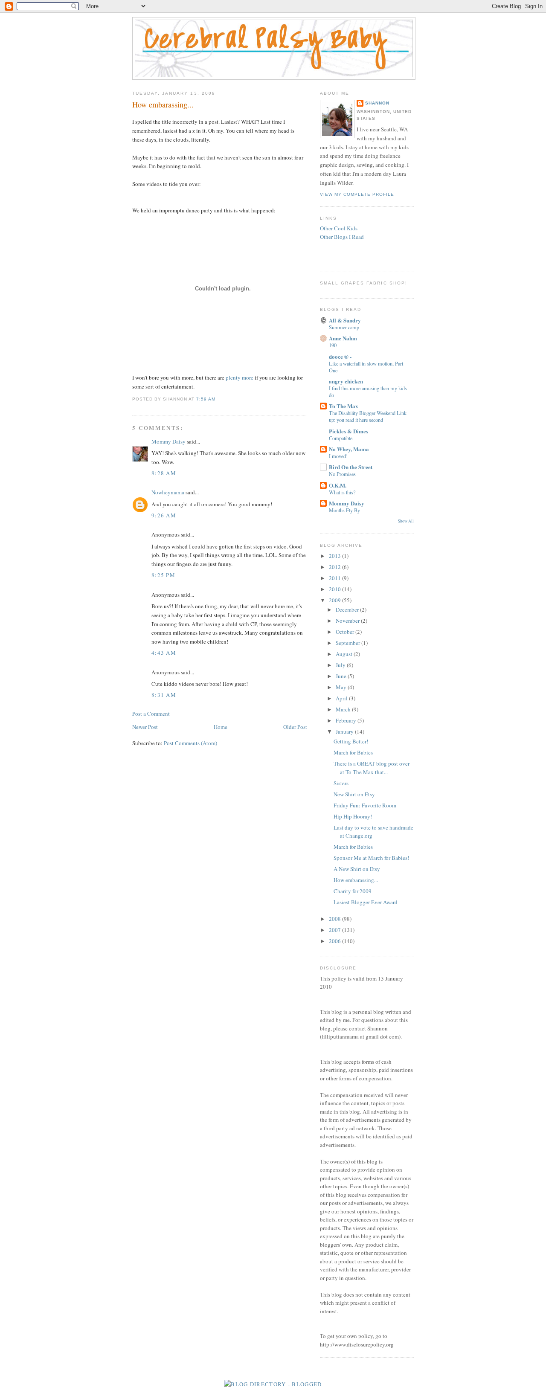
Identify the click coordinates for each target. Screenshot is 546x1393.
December (348, 609)
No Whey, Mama (349, 449)
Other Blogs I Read (342, 237)
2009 (335, 600)
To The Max (343, 406)
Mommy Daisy (168, 441)
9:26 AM (163, 515)
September (348, 643)
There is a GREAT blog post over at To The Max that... (372, 768)
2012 (335, 567)
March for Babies (353, 752)
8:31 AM (163, 695)
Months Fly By (344, 510)
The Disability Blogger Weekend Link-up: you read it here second (368, 416)
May (342, 687)
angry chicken (346, 381)
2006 (335, 941)
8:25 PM (163, 575)
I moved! (338, 456)
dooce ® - (340, 356)
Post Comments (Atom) (190, 743)
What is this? (342, 492)
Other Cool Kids (338, 228)
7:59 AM (205, 399)
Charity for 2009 (353, 891)
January (345, 731)
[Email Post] (218, 399)
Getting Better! (351, 741)
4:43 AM (163, 652)
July (341, 665)
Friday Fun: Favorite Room (365, 805)
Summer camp (344, 327)
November (348, 620)
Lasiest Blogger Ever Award (366, 902)
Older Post (295, 727)
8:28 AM (163, 473)
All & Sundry (345, 320)
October (345, 632)
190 (333, 345)
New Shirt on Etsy (354, 794)
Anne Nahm (343, 338)
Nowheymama (167, 492)
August (345, 654)
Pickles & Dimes (348, 431)
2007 (335, 930)
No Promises (342, 473)
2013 (335, 556)
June (342, 676)
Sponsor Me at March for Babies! (371, 858)
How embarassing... (163, 104)
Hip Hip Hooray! (353, 816)
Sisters (341, 783)
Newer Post (145, 727)
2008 (335, 919)
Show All (406, 521)
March (344, 709)
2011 (335, 578)
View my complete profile (357, 194)
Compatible (340, 438)
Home (220, 727)
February (346, 720)
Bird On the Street (350, 467)
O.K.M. (337, 485)
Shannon (377, 103)
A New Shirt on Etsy (357, 869)
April (342, 698)
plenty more (239, 377)
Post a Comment (151, 713)
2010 (335, 589)
